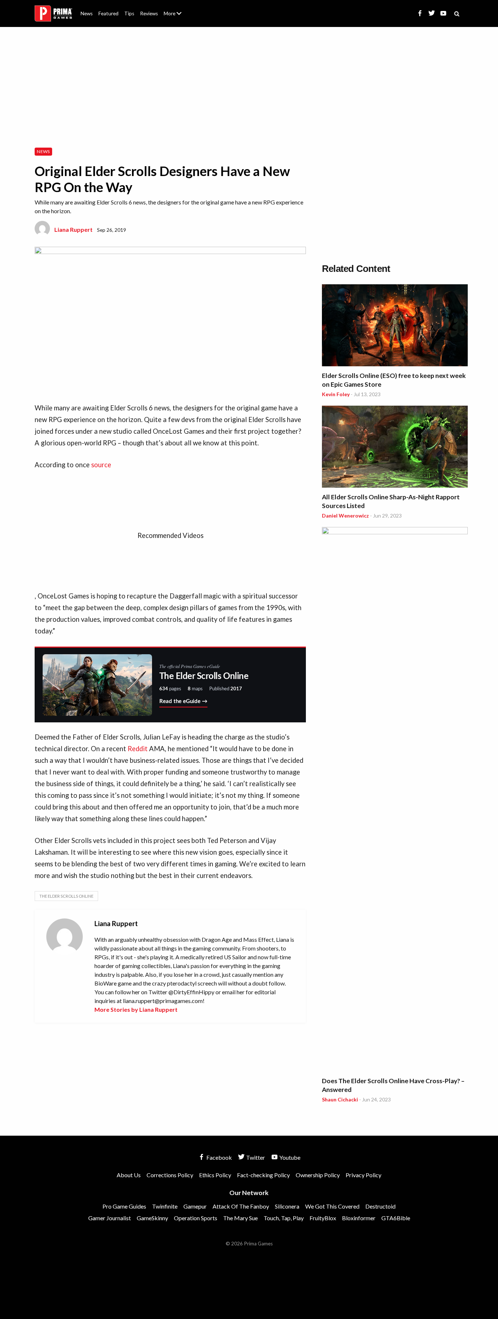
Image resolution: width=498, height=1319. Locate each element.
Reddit (138, 749)
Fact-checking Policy (263, 1174)
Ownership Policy (318, 1174)
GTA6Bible (395, 1217)
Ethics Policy (215, 1174)
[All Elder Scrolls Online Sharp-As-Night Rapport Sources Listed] (395, 448)
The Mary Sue (240, 1217)
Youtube (289, 1157)
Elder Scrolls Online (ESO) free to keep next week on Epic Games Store (394, 380)
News (87, 13)
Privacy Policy (363, 1174)
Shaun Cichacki (340, 1099)
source (101, 465)
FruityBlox (323, 1217)
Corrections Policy (170, 1174)
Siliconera (287, 1206)
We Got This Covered (332, 1206)
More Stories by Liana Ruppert (136, 1009)
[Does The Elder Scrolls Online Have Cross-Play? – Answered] (395, 800)
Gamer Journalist (109, 1217)
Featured (108, 13)
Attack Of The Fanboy (241, 1206)
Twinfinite (165, 1206)
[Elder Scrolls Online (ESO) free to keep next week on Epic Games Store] (395, 326)
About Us (174, 9)
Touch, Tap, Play (284, 1217)
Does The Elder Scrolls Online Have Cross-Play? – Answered (393, 1085)
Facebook (218, 1157)
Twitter (255, 1157)
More (177, 16)
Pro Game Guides (124, 1206)
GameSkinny (152, 1217)
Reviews (149, 13)
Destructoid (380, 1206)
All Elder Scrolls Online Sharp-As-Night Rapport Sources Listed (391, 501)
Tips (129, 13)
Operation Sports (195, 1217)
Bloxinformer (359, 1217)
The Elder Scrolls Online (66, 896)
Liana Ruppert (73, 229)
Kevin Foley (336, 394)
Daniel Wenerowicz (345, 515)
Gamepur (195, 1206)
